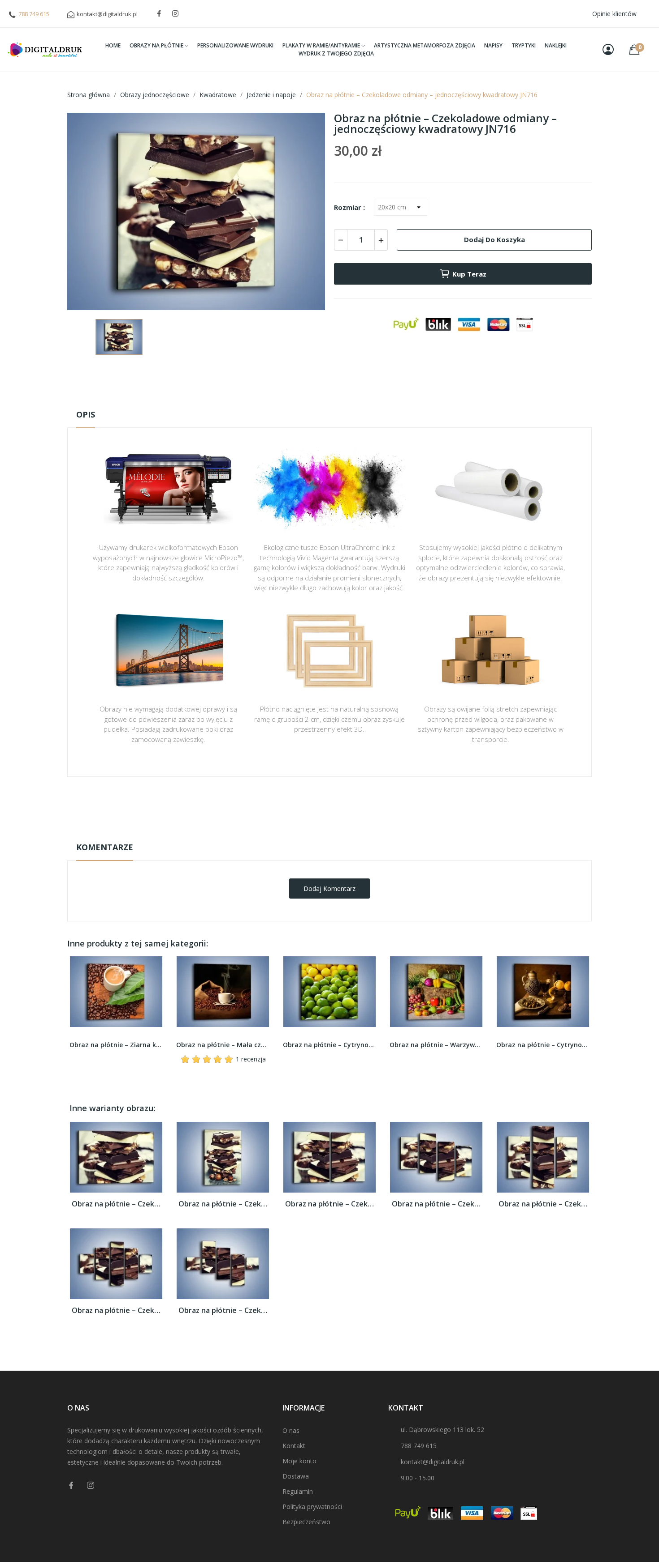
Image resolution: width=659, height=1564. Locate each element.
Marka (303, 805)
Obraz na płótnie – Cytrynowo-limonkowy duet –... (222, 1044)
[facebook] (159, 13)
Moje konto (299, 1461)
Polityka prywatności (312, 1506)
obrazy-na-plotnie (341, 805)
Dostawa (295, 1476)
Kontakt (293, 1445)
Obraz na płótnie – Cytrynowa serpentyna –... (436, 1044)
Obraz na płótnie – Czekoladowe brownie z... (543, 1044)
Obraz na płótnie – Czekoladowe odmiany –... (116, 1204)
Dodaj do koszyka (494, 239)
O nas (290, 1430)
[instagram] (175, 13)
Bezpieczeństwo (306, 1521)
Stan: (320, 832)
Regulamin (297, 1491)
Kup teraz (469, 273)
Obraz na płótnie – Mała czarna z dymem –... (116, 1044)
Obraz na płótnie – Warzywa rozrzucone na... (329, 1044)
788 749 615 (33, 14)
